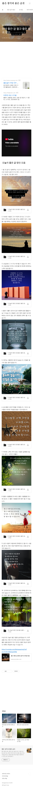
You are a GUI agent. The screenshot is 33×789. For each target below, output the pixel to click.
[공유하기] (8, 671)
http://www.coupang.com (10, 80)
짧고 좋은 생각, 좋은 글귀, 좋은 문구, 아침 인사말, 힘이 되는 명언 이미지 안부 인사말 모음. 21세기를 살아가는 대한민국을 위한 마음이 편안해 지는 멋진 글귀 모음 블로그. (13, 754)
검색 (26, 3)
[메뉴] (29, 3)
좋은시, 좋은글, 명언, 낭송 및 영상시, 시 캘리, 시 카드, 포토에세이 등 (16, 98)
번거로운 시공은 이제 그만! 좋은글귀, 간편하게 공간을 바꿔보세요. (11, 86)
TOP (29, 774)
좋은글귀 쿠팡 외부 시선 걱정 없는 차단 (10, 83)
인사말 (21, 10)
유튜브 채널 (4, 778)
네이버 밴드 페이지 (6, 773)
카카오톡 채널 (5, 776)
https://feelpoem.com (9, 92)
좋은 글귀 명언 (11, 10)
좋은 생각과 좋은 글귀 (13, 3)
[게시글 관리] (10, 671)
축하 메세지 (30, 10)
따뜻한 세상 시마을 (9, 95)
